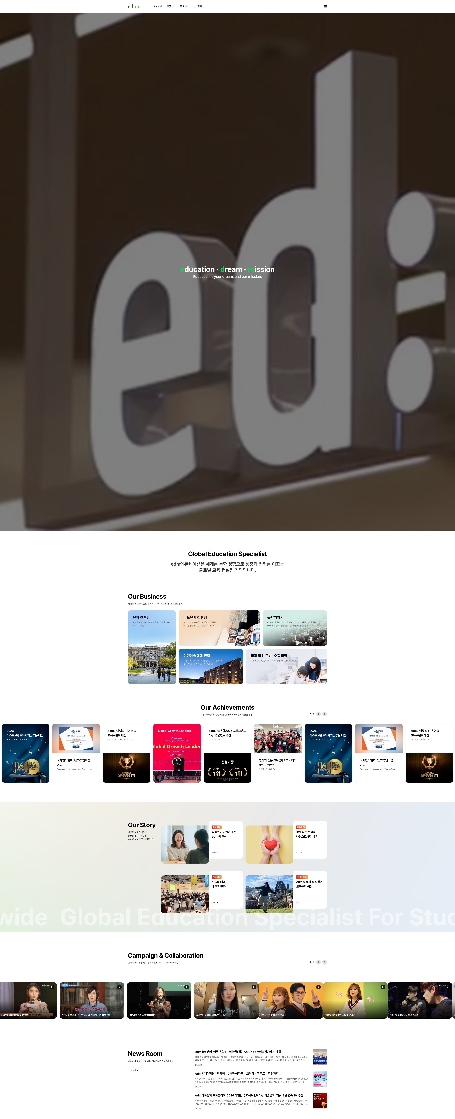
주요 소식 (184, 6)
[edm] (133, 6)
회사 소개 (158, 6)
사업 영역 (171, 6)
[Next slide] (324, 714)
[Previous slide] (318, 714)
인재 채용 (197, 6)
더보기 (133, 1070)
